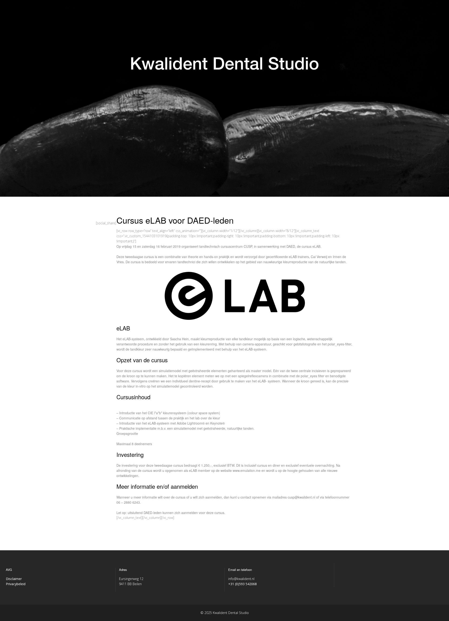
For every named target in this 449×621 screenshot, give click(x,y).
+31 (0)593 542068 (242, 584)
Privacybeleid (15, 584)
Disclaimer (14, 579)
